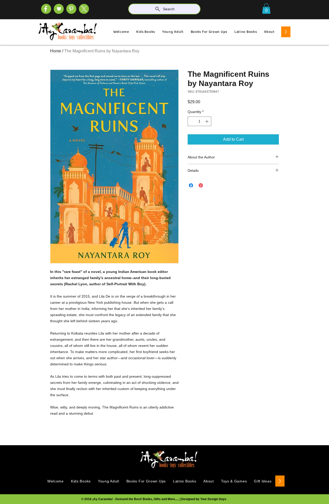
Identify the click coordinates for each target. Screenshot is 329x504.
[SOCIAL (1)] (59, 9)
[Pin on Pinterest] (201, 185)
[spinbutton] (199, 121)
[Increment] (207, 121)
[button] (266, 8)
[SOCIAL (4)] (46, 9)
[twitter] (84, 9)
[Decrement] (191, 121)
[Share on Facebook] (191, 185)
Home (55, 51)
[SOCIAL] (71, 9)
